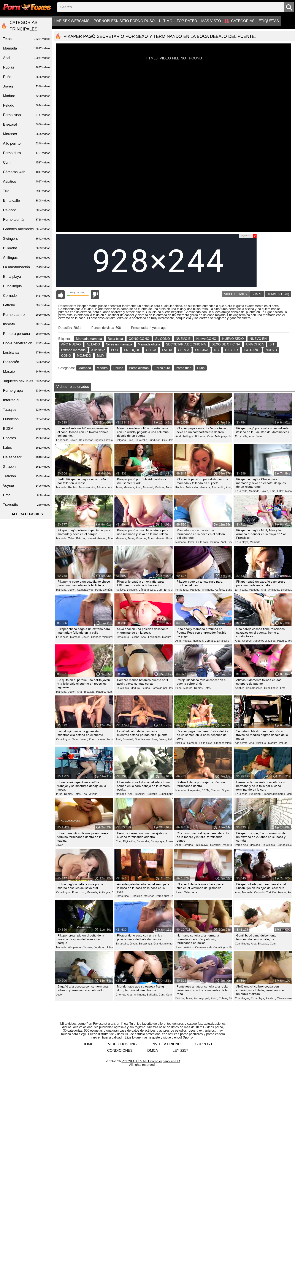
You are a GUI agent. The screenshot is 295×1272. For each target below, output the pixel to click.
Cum (273, 943)
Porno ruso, (182, 589)
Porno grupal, (160, 688)
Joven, (74, 440)
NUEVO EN (258, 338)
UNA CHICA (255, 344)
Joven (259, 436)
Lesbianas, (154, 637)
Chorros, (247, 640)
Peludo (118, 368)
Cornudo (26, 296)
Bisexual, (148, 487)
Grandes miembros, (102, 637)
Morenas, (141, 538)
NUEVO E (183, 338)
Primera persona (26, 334)
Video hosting (122, 1044)
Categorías (242, 21)
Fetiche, (81, 538)
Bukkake (26, 248)
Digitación (26, 362)
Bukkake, (200, 436)
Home (87, 1044)
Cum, (210, 436)
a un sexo (98, 350)
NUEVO (271, 350)
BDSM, (206, 790)
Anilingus (26, 258)
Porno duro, (123, 637)
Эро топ (188, 1037)
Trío (26, 191)
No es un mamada (119, 344)
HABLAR (231, 350)
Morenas (26, 134)
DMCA (152, 1050)
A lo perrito (26, 143)
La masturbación (26, 267)
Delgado (26, 210)
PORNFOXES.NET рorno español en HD (151, 1061)
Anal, (178, 436)
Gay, (164, 440)
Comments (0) (278, 294)
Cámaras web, (85, 589)
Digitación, (129, 841)
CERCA (183, 350)
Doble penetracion (26, 343)
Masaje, (290, 491)
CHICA (151, 350)
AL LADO (93, 344)
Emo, (131, 440)
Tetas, (119, 487)
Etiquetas (269, 21)
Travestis (26, 505)
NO (216, 350)
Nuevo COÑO (206, 338)
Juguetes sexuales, (105, 440)
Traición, (216, 790)
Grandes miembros (26, 229)
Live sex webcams (71, 21)
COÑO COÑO (139, 338)
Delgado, (121, 440)
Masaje (26, 371)
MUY (100, 355)
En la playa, (221, 436)
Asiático (26, 181)
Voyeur (93, 794)
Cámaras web (26, 172)
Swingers (26, 239)
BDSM (26, 429)
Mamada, (61, 487)
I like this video (60, 294)
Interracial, (215, 845)
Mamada (84, 368)
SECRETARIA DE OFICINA (186, 344)
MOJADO (84, 355)
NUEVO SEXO (233, 338)
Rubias (26, 67)
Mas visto (211, 21)
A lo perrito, (218, 487)
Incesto (26, 324)
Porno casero (26, 315)
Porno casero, (97, 739)
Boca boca (115, 338)
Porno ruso (183, 368)
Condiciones (120, 1050)
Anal (195, 892)
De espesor (26, 457)
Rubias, (72, 487)
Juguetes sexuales (26, 381)
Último (165, 21)
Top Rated (187, 21)
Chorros (26, 438)
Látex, (280, 491)
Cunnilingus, (271, 688)
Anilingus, (188, 436)
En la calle (223, 640)
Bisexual (26, 124)
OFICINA (201, 350)
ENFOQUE (132, 350)
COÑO (66, 355)
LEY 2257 (180, 1050)
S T (272, 344)
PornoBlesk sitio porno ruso (124, 21)
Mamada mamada (89, 338)
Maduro (102, 368)
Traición (26, 476)
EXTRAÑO (252, 350)
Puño (201, 368)
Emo (282, 688)
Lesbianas (26, 352)
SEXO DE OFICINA (226, 344)
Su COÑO (162, 338)
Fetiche (26, 305)
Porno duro (162, 368)
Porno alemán (139, 368)
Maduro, (160, 487)
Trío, (84, 794)
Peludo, (170, 487)
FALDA (167, 350)
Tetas (291, 640)
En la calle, (62, 440)
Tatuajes (26, 409)
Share (257, 294)
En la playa (170, 589)
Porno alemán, (87, 487)
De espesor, (86, 440)
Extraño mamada (73, 350)
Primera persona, (107, 487)
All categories (27, 514)
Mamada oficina (149, 344)
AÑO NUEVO (71, 344)
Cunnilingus (166, 794)
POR (114, 350)
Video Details (235, 294)
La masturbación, (97, 538)
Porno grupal (26, 390)
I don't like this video (95, 294)
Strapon (26, 467)
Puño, (178, 688)
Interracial (26, 400)
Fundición (26, 419)
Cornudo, (210, 640)
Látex (26, 448)
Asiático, (121, 589)
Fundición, (155, 440)
